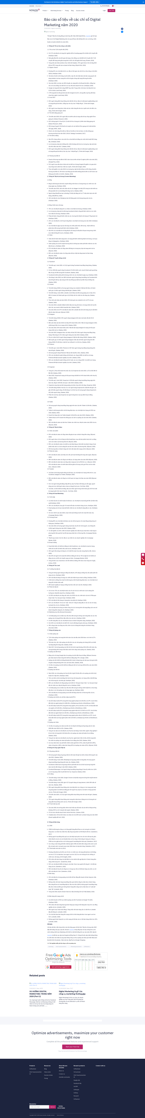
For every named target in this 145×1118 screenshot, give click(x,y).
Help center (47, 1072)
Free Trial (111, 10)
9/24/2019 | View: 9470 (36, 988)
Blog (72, 10)
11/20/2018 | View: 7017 (66, 988)
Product (45, 10)
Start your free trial (72, 1047)
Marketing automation (76, 946)
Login (104, 10)
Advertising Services (56, 10)
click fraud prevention (61, 946)
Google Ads (77, 1080)
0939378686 (106, 6)
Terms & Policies (60, 1115)
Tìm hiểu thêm (94, 2)
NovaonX (76, 1096)
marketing (50, 946)
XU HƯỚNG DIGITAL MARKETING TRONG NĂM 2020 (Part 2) (40, 993)
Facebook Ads (77, 1083)
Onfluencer (77, 1099)
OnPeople (76, 1089)
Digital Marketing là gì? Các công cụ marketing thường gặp (72, 992)
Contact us (62, 1074)
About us (61, 1071)
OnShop (76, 1093)
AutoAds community (64, 1077)
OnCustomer (77, 1072)
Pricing (67, 10)
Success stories (80, 10)
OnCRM (76, 1086)
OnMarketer (87, 946)
